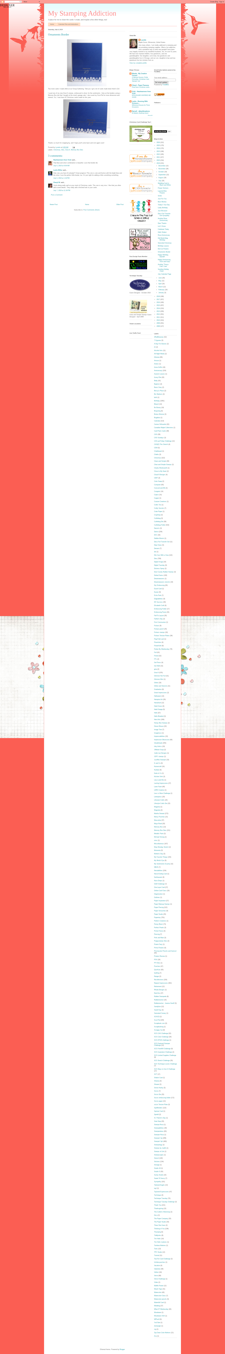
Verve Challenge (159, 1279)
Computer (157, 485)
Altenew (156, 357)
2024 (158, 148)
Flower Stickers (163, 188)
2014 (158, 308)
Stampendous (158, 1131)
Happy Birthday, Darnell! (163, 256)
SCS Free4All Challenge (162, 1048)
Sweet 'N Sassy (159, 1178)
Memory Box (158, 827)
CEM (156, 448)
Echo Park (157, 595)
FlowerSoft (157, 646)
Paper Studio (158, 914)
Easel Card (158, 589)
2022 (158, 154)
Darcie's (156, 528)
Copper (156, 498)
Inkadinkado (158, 743)
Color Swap (158, 481)
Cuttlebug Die (158, 521)
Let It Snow (162, 226)
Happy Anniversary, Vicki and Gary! (164, 260)
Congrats (157, 491)
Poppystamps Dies (160, 941)
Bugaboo (157, 417)
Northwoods (158, 877)
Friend (156, 656)
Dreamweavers (159, 578)
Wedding (157, 1306)
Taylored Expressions (161, 1192)
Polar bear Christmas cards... (141, 87)
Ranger (156, 976)
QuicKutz (157, 970)
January (161, 292)
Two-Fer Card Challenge (162, 1259)
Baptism (157, 384)
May (160, 281)
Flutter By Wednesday (161, 649)
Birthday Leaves (163, 246)
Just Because (162, 211)
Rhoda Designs (159, 990)
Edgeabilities (158, 599)
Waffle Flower (158, 1286)
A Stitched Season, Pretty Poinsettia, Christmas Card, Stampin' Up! (140, 79)
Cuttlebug (157, 518)
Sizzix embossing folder (162, 1098)
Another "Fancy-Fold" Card (163, 265)
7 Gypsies (157, 340)
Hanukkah (157, 703)
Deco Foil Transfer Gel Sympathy (164, 214)
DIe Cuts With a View (161, 555)
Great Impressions (160, 692)
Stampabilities (159, 1128)
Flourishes (157, 642)
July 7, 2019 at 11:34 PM (61, 190)
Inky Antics (158, 746)
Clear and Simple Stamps (162, 464)
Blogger (122, 1349)
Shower (156, 1084)
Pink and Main (159, 937)
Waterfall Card (159, 1302)
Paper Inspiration (160, 901)
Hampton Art (158, 699)
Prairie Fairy (158, 944)
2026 (158, 142)
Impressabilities (159, 736)
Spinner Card (158, 1111)
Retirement (157, 986)
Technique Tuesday (160, 1198)
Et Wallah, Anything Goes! (140, 113)
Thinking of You (159, 1229)
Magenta (157, 807)
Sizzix (156, 1091)
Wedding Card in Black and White (164, 184)
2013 (158, 311)
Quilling (156, 973)
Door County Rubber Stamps (164, 572)
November (162, 169)
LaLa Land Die (159, 780)
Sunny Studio (158, 1175)
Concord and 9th (159, 488)
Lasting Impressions (161, 783)
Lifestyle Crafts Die (160, 803)
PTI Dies (157, 963)
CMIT (156, 478)
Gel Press (157, 662)
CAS (155, 434)
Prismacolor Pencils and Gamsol (165, 951)
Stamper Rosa (159, 1135)
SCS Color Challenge (161, 1037)
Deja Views (158, 545)
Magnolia (157, 810)
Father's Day (158, 619)
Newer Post (54, 204)
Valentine (157, 1269)
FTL (155, 659)
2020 (158, 160)
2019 (158, 163)
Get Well (157, 666)
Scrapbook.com (159, 1023)
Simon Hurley (158, 1088)
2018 (158, 296)
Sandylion (157, 1006)
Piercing (157, 934)
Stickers (157, 1161)
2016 (158, 302)
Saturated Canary (160, 1013)
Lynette (143, 40)
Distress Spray (159, 568)
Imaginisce (157, 733)
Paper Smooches (160, 911)
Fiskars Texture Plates (161, 635)
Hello (156, 713)
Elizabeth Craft (159, 605)
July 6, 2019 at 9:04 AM (61, 166)
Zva (155, 1336)
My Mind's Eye (159, 860)
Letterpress (158, 797)
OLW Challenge (159, 884)
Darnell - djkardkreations (141, 111)
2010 (158, 320)
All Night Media (159, 354)
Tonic (156, 1249)
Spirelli (156, 1114)
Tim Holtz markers (160, 1242)
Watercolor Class (160, 1296)
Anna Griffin (158, 367)
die (155, 552)
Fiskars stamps (159, 632)
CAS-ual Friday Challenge (163, 441)
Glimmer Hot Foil (160, 676)
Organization (158, 894)
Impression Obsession (161, 740)
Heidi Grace (158, 706)
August (161, 177)
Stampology (158, 1145)
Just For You (162, 199)
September (162, 175)
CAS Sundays (159, 438)
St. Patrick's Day (160, 1118)
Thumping (157, 1232)
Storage (156, 1165)
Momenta (157, 850)
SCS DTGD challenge (161, 1040)
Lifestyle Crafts (159, 800)
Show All (150, 115)
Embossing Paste (160, 612)
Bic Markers (158, 394)
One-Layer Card (159, 887)
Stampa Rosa (158, 1124)
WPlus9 (156, 1319)
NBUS (156, 867)
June (160, 278)
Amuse (156, 360)
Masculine (157, 820)
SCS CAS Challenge (161, 1033)
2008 (158, 326)
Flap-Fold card (159, 639)
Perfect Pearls (159, 927)
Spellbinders (158, 1108)
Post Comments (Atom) (91, 210)
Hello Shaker (162, 232)
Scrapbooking (158, 1027)
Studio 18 (157, 1168)
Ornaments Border (164, 252)
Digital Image (158, 562)
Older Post (120, 204)
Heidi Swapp (158, 709)
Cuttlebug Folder (159, 525)
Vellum (156, 1272)
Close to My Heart (160, 471)
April (160, 284)
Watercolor (157, 1292)
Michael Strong (159, 837)
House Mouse (158, 726)
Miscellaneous (159, 844)
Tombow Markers (160, 1245)
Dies (62, 150)
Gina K (67, 150)
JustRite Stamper (160, 760)
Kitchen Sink (158, 776)
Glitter (156, 683)
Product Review (159, 956)
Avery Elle (157, 377)
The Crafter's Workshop (162, 1212)
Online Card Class (160, 890)
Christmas (56, 150)
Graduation (157, 689)
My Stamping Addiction (82, 13)
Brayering (157, 411)
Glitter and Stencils (160, 686)
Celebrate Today (163, 229)
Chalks (156, 454)
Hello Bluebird (158, 716)
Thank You (157, 1205)
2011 (158, 317)
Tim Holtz (157, 1238)
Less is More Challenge (162, 793)
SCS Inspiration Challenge (163, 1052)
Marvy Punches (159, 817)
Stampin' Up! (158, 1141)
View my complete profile (138, 63)
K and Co (157, 763)
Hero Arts (157, 719)
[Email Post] (73, 147)
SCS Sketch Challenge (162, 1060)
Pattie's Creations (160, 921)
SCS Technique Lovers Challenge (165, 1064)
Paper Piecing (159, 907)
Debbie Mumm (159, 538)
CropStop (157, 515)
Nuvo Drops (158, 880)
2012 (158, 314)
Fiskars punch (159, 629)
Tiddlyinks (157, 1235)
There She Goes (159, 1225)
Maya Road (158, 823)
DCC (155, 535)
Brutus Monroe (159, 414)
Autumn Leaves (159, 374)
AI (155, 347)
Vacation (157, 1265)
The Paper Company (161, 1218)
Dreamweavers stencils (162, 582)
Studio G (157, 1171)
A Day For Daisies (160, 344)
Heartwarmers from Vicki (62, 160)
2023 (158, 151)
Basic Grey (158, 387)
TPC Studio (158, 1252)
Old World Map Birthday (163, 239)
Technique (157, 1195)
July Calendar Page (164, 274)
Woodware (157, 1312)
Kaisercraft (157, 766)
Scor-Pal (157, 1020)
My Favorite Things (160, 857)
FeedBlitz (166, 85)
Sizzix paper (158, 1101)
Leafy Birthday (163, 208)
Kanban (156, 770)
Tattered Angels (159, 1185)
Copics (156, 495)
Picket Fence (158, 931)
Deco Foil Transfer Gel (161, 542)
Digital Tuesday (159, 565)
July (160, 181)
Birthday (157, 401)
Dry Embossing (159, 585)
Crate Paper (158, 511)
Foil (155, 652)
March (160, 287)
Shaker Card (158, 1077)
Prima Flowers (159, 948)
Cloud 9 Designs (159, 474)
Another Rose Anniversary (163, 219)
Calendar (157, 421)
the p (156, 1215)
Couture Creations (160, 501)
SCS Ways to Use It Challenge (164, 1069)
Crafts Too (157, 505)
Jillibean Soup (159, 750)
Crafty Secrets (159, 508)
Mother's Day (158, 854)
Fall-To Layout (159, 615)
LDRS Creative (159, 790)
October (161, 172)
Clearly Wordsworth (160, 468)
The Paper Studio (160, 1222)
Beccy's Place (159, 391)
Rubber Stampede (160, 996)
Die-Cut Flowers (163, 249)
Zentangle (157, 1326)
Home (52, 24)
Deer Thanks (162, 223)
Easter (156, 592)
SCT (155, 1074)
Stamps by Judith (160, 1148)
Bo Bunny (157, 407)
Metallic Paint (158, 833)
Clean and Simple (160, 461)
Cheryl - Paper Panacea (140, 85)
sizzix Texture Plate (161, 1104)
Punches (157, 966)
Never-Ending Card (160, 874)
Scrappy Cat (158, 1030)
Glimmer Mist (158, 679)
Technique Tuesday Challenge (164, 1202)
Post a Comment (56, 195)
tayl (155, 1188)
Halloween (157, 696)
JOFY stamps (159, 756)
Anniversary (158, 370)
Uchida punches (159, 1262)
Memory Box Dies (77, 150)
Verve (156, 1275)
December (162, 166)
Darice (156, 531)
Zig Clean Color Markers (162, 1332)
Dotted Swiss (158, 575)
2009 (158, 323)
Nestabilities (158, 870)
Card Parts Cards (160, 431)
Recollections (158, 980)
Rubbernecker (158, 1000)
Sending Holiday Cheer (163, 270)
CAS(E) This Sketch (161, 444)
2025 (158, 145)
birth (155, 397)
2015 (158, 305)
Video (156, 1282)
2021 (158, 157)
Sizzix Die (157, 1094)
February (161, 290)
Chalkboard (158, 451)
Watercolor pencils (160, 1299)
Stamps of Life (159, 1151)
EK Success (158, 602)
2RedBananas (159, 337)
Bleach (156, 404)
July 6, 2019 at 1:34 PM (61, 178)
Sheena (156, 1081)
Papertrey (157, 917)
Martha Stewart (159, 813)
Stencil (156, 1158)
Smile (160, 196)
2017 (158, 299)
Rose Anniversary (164, 235)
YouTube (157, 1322)
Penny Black (158, 924)
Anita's (156, 364)
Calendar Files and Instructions (68, 24)
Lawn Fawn (158, 786)
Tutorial (156, 1255)
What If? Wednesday (161, 1309)
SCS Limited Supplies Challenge (165, 1055)
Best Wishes (162, 202)
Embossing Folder (160, 609)
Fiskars (156, 625)
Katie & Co (157, 773)
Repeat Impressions (161, 983)
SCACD (156, 1016)
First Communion (160, 622)
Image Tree (158, 729)
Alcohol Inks (158, 350)
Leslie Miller (57, 170)
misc (155, 840)
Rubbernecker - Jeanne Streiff (164, 1003)
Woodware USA (159, 1316)
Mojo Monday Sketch (161, 847)
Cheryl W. (56, 182)
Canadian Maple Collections (163, 427)
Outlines (157, 897)
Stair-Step (157, 1121)
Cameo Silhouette (160, 424)
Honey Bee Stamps (160, 723)
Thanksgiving (158, 1208)
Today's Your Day (164, 205)
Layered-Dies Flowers (162, 192)
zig (155, 1329)
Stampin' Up (158, 1138)
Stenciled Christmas (165, 243)
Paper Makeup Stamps (162, 904)
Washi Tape (158, 1289)
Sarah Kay (157, 1010)
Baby (156, 380)
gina (155, 669)
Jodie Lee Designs (160, 753)
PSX (155, 959)
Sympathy (157, 1181)
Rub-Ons (157, 993)
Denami (156, 548)
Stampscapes (158, 1155)
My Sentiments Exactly (162, 864)
